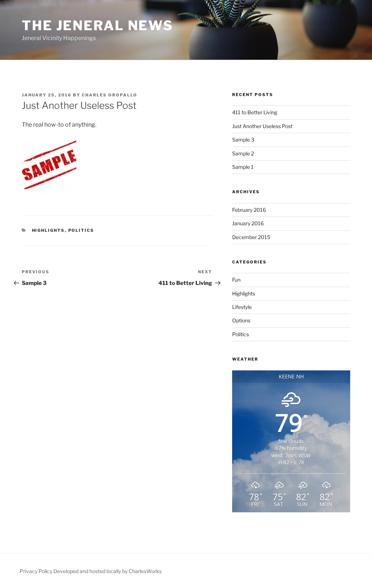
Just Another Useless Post (262, 126)
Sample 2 (243, 153)
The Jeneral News (97, 25)
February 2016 (249, 210)
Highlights (48, 230)
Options (241, 320)
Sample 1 (243, 167)
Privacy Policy (36, 571)
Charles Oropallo (109, 95)
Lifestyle (242, 307)
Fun (236, 280)
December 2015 (251, 237)
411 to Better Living (254, 112)
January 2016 (248, 223)
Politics (81, 230)
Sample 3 (243, 139)
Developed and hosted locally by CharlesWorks (107, 571)
